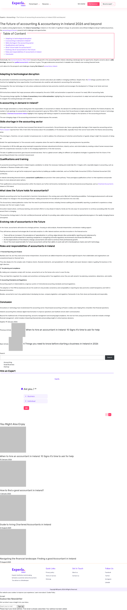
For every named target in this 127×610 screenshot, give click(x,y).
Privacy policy (50, 572)
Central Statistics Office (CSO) (20, 60)
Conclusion (9, 54)
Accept (2, 596)
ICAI (89, 80)
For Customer (93, 4)
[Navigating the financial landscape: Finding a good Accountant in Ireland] (13, 542)
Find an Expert (33, 4)
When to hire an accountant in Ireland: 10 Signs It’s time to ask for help (37, 456)
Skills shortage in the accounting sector (20, 43)
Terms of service (51, 576)
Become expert (107, 4)
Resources (45, 4)
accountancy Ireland (50, 66)
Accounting (4, 21)
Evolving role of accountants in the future (20, 50)
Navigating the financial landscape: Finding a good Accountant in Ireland (38, 558)
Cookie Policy (51, 592)
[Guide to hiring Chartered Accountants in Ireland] (13, 508)
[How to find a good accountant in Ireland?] (13, 473)
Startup (6, 367)
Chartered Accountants (105, 184)
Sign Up (20, 606)
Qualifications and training (15, 45)
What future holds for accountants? (18, 47)
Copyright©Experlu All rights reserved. (63, 589)
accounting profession (10, 30)
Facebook (108, 572)
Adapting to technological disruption (18, 38)
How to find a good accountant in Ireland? (22, 490)
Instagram (108, 579)
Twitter (107, 576)
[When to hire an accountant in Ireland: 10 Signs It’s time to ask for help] (13, 439)
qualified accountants (21, 62)
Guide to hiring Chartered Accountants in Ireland (25, 524)
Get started (81, 4)
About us (75, 572)
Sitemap (48, 579)
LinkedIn (107, 582)
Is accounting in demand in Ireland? (18, 41)
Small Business (9, 364)
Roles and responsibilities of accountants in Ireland (23, 52)
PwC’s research (5, 130)
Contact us (75, 576)
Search (2, 353)
